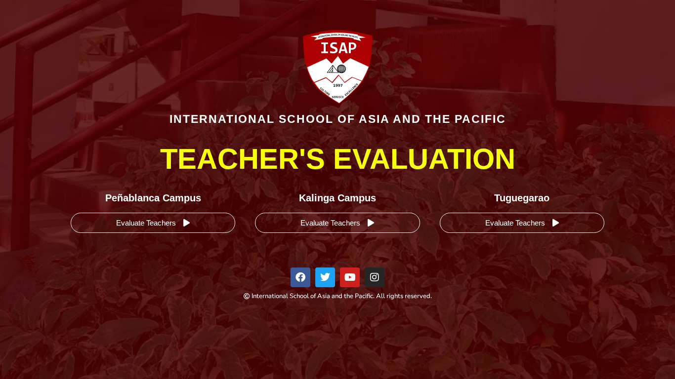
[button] (153, 223)
